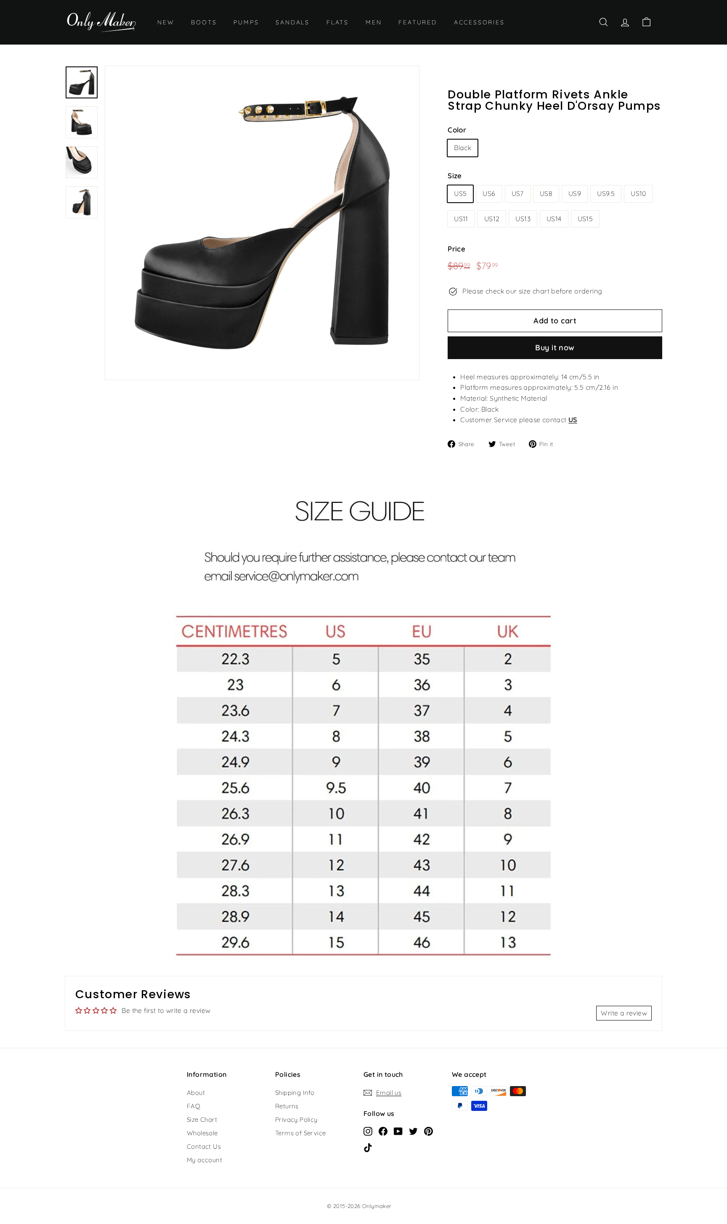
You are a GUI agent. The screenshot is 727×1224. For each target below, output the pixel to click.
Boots (204, 22)
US (572, 419)
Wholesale (202, 1133)
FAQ (193, 1106)
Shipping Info (294, 1093)
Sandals (293, 22)
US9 (574, 193)
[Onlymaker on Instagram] (368, 1131)
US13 (523, 218)
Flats (337, 22)
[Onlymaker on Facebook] (383, 1131)
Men (374, 22)
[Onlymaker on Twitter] (413, 1131)
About (196, 1093)
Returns (287, 1106)
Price (456, 248)
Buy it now (555, 347)
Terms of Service (300, 1133)
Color (457, 129)
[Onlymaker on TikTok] (368, 1147)
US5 (460, 193)
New (165, 22)
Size (455, 175)
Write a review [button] (624, 1013)
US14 (554, 218)
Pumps (246, 22)
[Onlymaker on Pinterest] (428, 1131)
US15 (585, 218)
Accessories (479, 22)
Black (462, 147)
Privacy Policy (296, 1120)
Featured (417, 22)
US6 (489, 193)
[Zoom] (262, 223)
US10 (638, 193)
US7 (518, 193)
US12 (492, 218)
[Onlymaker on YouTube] (398, 1131)
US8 (546, 193)
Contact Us (204, 1146)
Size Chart (202, 1120)
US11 (461, 218)
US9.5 (606, 193)
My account (204, 1160)
